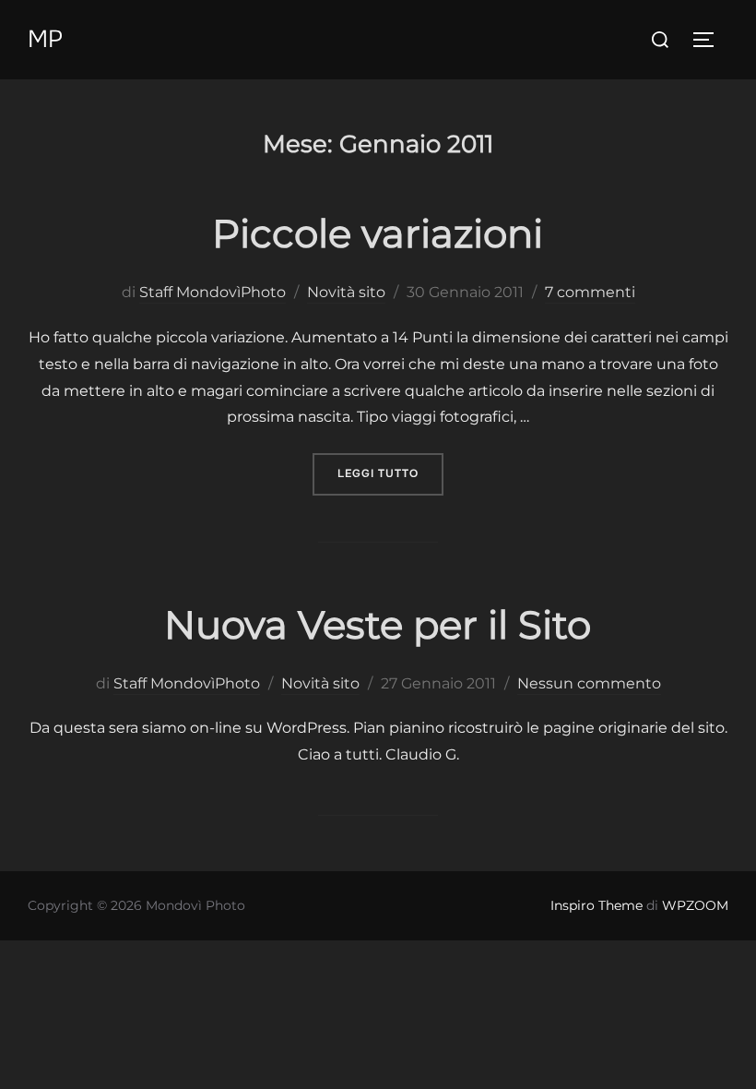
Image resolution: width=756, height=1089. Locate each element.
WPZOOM (695, 905)
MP (45, 39)
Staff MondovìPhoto (212, 292)
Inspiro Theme (596, 905)
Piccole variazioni (377, 233)
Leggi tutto (390, 473)
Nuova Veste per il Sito (377, 625)
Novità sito (346, 292)
